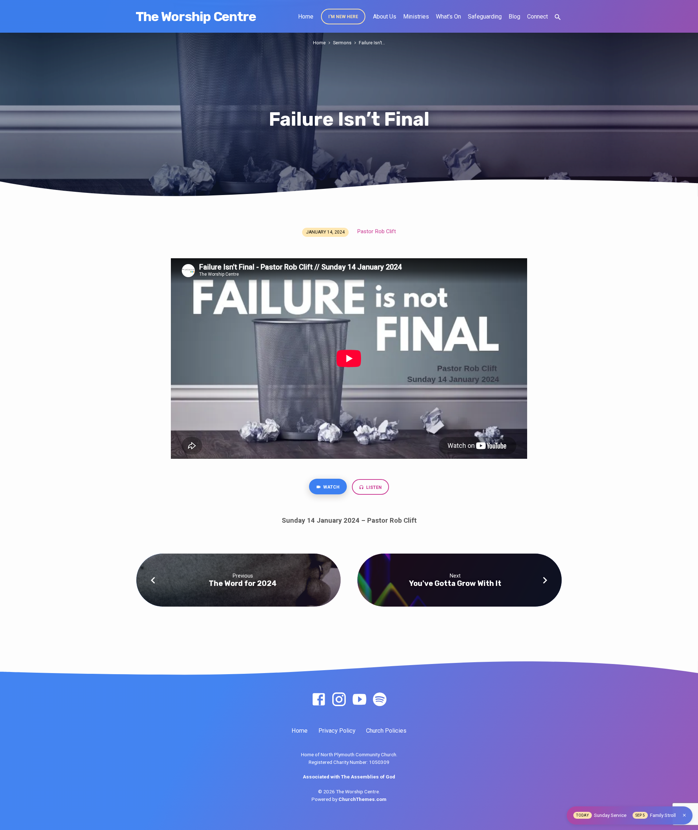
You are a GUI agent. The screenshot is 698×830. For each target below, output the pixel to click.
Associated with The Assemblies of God (349, 777)
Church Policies (386, 730)
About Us (384, 16)
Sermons (342, 42)
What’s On (448, 16)
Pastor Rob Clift (376, 231)
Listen (373, 487)
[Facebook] (318, 699)
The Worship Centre (196, 16)
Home (305, 16)
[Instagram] (339, 699)
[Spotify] (380, 699)
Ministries (416, 16)
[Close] (684, 815)
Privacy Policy (337, 730)
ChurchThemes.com (362, 799)
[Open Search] (558, 17)
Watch (331, 487)
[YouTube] (359, 699)
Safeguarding (485, 16)
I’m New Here (343, 16)
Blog (514, 16)
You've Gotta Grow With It (455, 583)
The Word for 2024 (243, 583)
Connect (537, 16)
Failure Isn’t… (372, 42)
